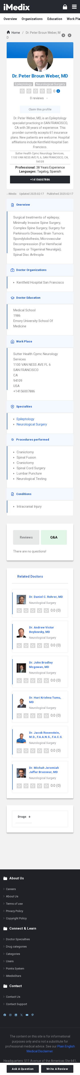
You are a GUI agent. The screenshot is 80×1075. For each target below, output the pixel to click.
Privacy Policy (14, 911)
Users (10, 961)
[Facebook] (4, 1014)
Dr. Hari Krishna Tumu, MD (45, 700)
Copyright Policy (16, 918)
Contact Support (16, 1004)
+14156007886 (40, 179)
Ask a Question (23, 1069)
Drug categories (16, 946)
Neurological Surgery (50, 84)
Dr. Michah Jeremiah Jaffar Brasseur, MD (44, 770)
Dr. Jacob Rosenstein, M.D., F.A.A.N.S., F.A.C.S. (45, 735)
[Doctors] (16, 6)
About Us (12, 896)
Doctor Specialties (18, 939)
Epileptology (23, 84)
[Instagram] (10, 1014)
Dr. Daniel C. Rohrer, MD (46, 596)
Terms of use (14, 903)
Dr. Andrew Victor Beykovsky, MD (41, 630)
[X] (21, 1014)
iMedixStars (13, 976)
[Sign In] (65, 7)
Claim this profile (40, 109)
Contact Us (13, 996)
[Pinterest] (32, 1014)
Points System (15, 968)
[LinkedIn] (15, 1014)
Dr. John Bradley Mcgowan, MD (41, 665)
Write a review (57, 1069)
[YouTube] (27, 1014)
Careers (11, 889)
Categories (13, 954)
